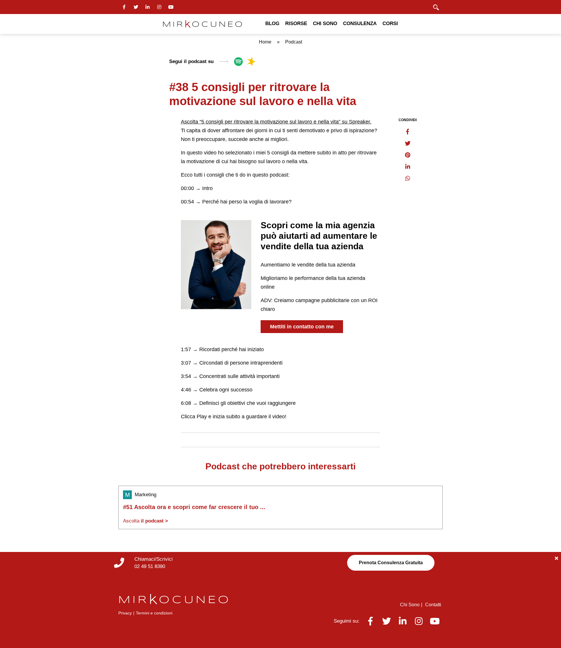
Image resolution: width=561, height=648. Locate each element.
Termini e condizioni (154, 613)
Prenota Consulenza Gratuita (391, 562)
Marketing (145, 494)
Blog (272, 23)
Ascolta (145, 521)
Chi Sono (325, 23)
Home (265, 41)
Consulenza (360, 23)
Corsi (390, 23)
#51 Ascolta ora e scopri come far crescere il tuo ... (194, 507)
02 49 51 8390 (149, 566)
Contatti (433, 604)
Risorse (296, 23)
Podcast (293, 41)
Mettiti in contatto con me (302, 327)
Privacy (125, 613)
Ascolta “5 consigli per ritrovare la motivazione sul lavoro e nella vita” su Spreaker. (276, 122)
